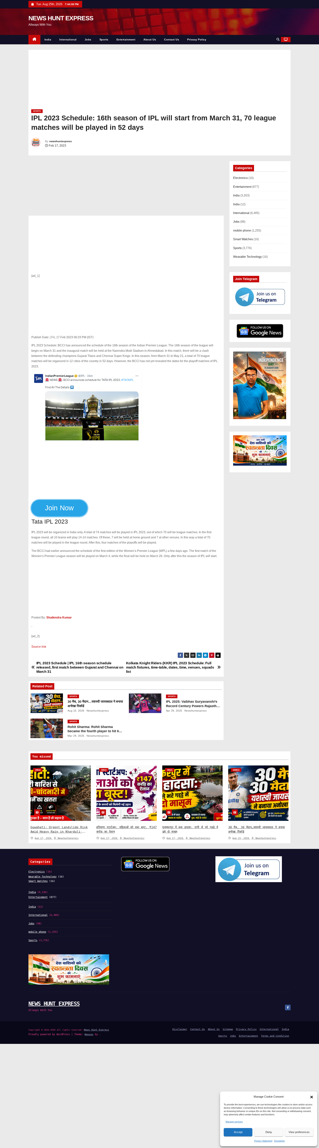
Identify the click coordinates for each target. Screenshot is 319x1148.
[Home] (34, 39)
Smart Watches (243, 239)
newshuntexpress (60, 141)
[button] (311, 1097)
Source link (38, 646)
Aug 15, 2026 (76, 710)
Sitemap (228, 1029)
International (68, 39)
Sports (104, 39)
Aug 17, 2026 (44, 838)
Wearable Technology (247, 256)
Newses (89, 1034)
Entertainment (126, 39)
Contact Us (171, 39)
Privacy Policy (196, 39)
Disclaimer (279, 1141)
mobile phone (242, 230)
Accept (238, 1132)
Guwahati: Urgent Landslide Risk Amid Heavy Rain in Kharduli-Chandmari (59, 831)
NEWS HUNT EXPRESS (60, 18)
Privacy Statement (263, 1141)
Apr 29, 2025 (174, 710)
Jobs (88, 39)
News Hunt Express (96, 1029)
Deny (268, 1132)
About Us (149, 39)
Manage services (234, 1121)
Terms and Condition (275, 1035)
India (47, 39)
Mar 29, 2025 (76, 735)
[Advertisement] (142, 81)
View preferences (299, 1132)
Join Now (62, 508)
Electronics (240, 177)
